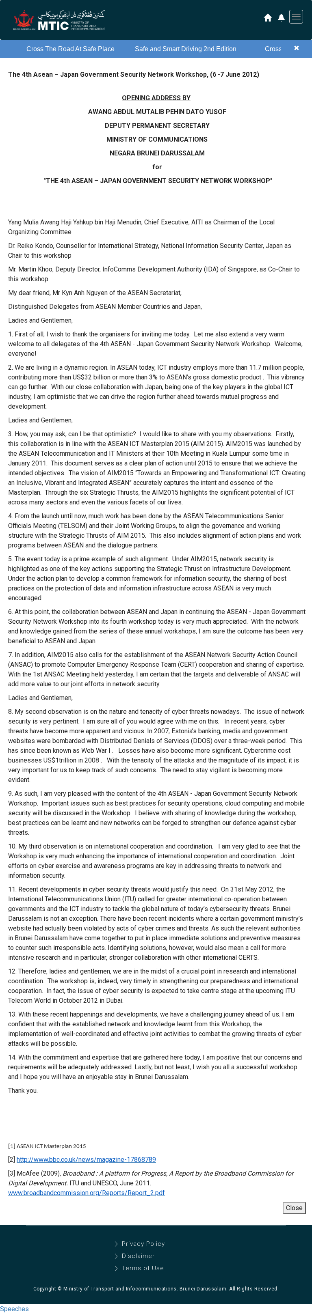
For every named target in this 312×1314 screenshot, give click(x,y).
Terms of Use (143, 1268)
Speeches (14, 1309)
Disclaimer (138, 1256)
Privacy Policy (143, 1243)
